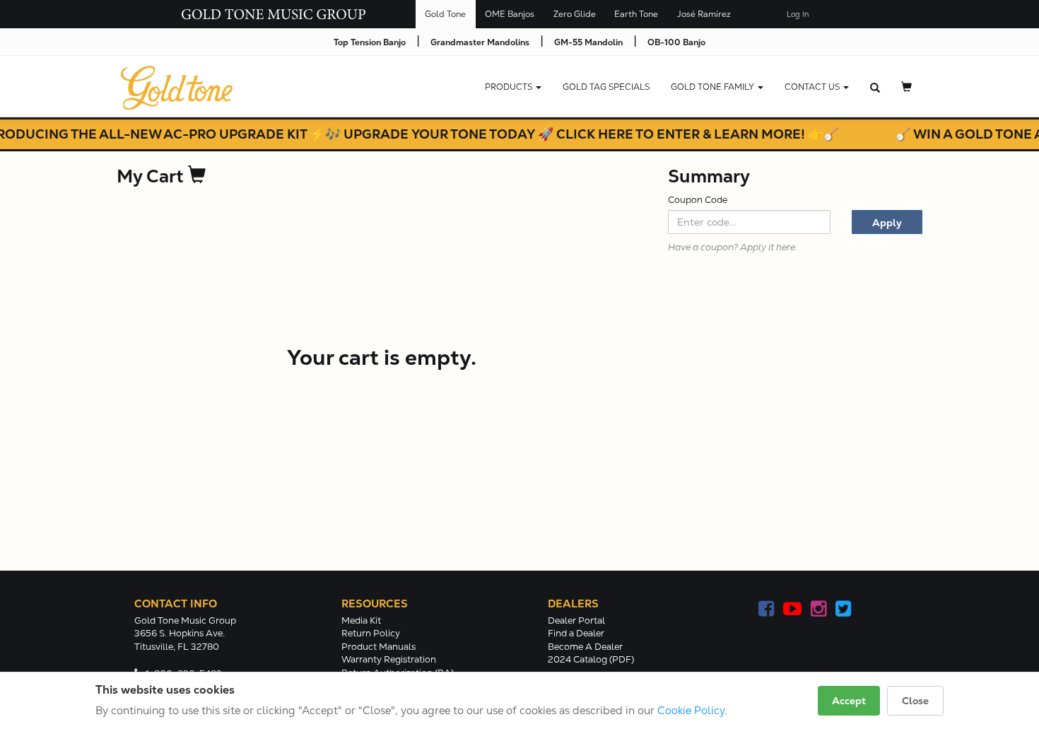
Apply (887, 222)
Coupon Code (697, 200)
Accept (849, 700)
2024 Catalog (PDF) (591, 659)
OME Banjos (509, 14)
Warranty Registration (388, 659)
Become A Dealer (585, 647)
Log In (798, 14)
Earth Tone (636, 14)
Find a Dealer (576, 633)
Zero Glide (574, 14)
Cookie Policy (690, 710)
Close (915, 700)
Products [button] (509, 87)
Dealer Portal (576, 620)
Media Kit (361, 620)
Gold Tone (445, 14)
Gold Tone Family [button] (713, 87)
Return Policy (370, 633)
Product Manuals (378, 647)
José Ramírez (704, 14)
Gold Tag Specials (606, 87)
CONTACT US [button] (813, 87)
